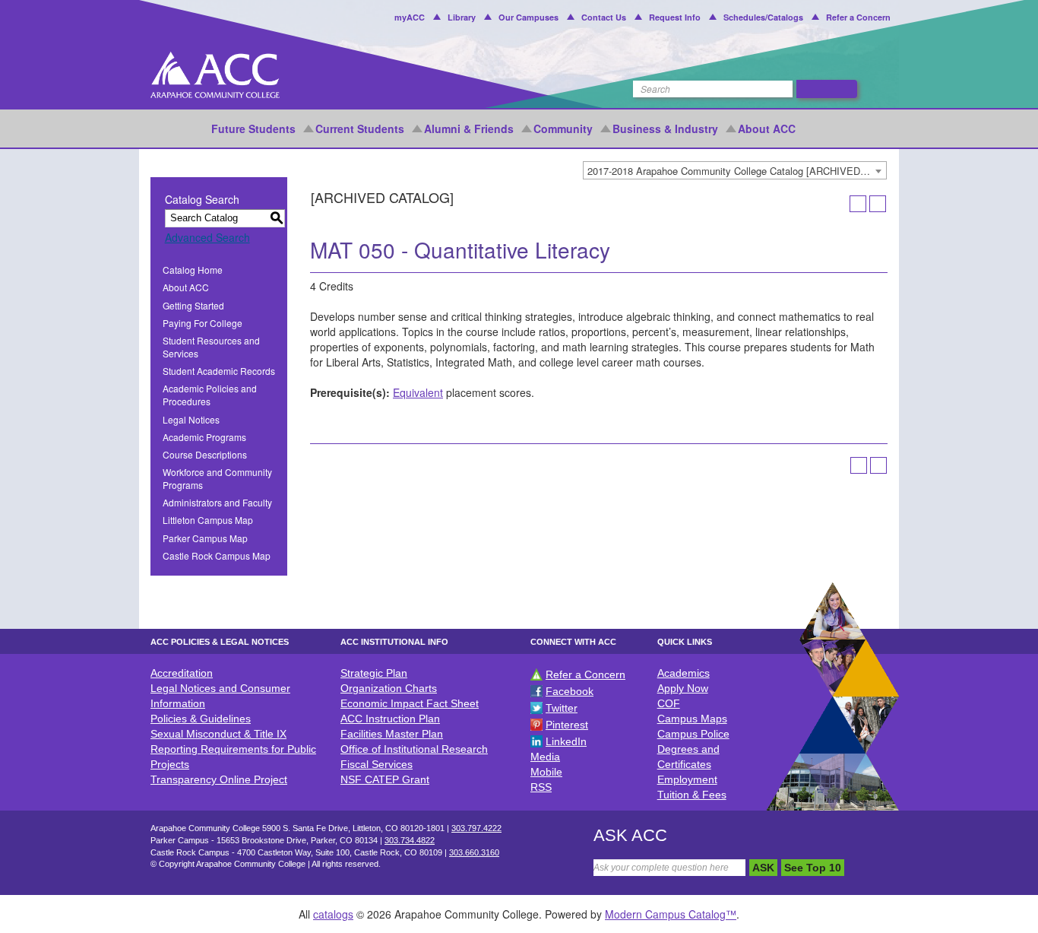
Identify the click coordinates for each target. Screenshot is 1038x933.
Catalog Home (193, 269)
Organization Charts (388, 688)
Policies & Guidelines (200, 718)
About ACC (767, 128)
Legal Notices (191, 419)
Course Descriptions (205, 454)
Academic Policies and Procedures (210, 395)
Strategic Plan (373, 673)
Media (545, 757)
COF (668, 703)
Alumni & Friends (469, 128)
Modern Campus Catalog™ (670, 914)
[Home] (215, 75)
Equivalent (418, 392)
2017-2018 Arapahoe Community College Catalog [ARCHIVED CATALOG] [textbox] (736, 170)
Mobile (546, 772)
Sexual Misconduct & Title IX (218, 734)
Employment (687, 779)
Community (563, 128)
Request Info (675, 17)
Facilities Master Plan (391, 734)
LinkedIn (566, 741)
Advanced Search (207, 237)
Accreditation (181, 673)
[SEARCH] (826, 89)
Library (462, 17)
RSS (541, 787)
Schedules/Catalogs (763, 17)
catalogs (333, 914)
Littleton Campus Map (208, 519)
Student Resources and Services (211, 347)
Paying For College (202, 322)
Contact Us (603, 17)
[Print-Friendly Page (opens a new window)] (858, 203)
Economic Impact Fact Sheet (409, 703)
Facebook (569, 691)
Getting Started (193, 305)
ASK (763, 868)
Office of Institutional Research (414, 749)
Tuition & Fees (691, 795)
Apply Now (682, 688)
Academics (683, 673)
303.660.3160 (474, 852)
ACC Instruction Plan (390, 718)
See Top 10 (812, 868)
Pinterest (567, 725)
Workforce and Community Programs (217, 478)
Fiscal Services (376, 764)
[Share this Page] (838, 203)
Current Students (359, 128)
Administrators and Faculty (217, 502)
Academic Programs (204, 436)
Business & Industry (665, 128)
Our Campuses (528, 17)
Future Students (253, 128)
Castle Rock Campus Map (217, 555)
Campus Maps (692, 718)
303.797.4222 (476, 828)
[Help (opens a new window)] (877, 203)
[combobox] (735, 170)
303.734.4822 (410, 840)
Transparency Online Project (218, 779)
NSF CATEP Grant (384, 779)
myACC (409, 17)
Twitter (562, 708)
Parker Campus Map (205, 538)
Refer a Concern (858, 17)
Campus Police (693, 734)
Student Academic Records (219, 370)
